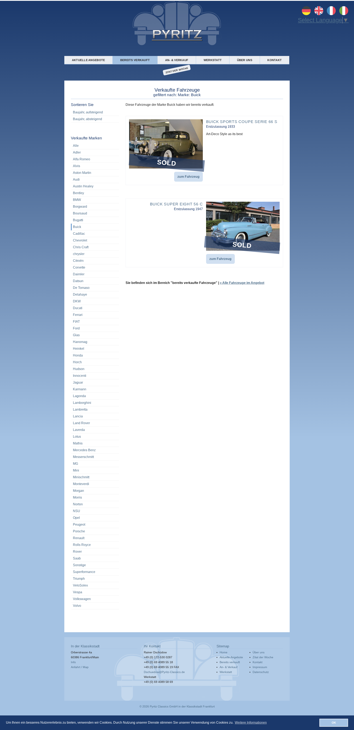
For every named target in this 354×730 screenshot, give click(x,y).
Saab (77, 558)
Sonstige (79, 565)
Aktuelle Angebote (88, 60)
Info (73, 662)
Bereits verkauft (135, 60)
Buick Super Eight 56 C (176, 204)
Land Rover (81, 423)
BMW (77, 200)
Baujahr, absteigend (87, 119)
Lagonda (79, 396)
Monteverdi (81, 484)
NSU (76, 511)
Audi (76, 179)
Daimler (78, 274)
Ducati (77, 308)
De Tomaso (81, 287)
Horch (77, 362)
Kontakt (274, 60)
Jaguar (78, 382)
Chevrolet (80, 240)
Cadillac (79, 233)
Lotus (77, 436)
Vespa (77, 592)
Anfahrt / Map (79, 667)
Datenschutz (261, 672)
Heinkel (78, 348)
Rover (77, 551)
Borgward (80, 206)
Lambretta (80, 409)
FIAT (76, 321)
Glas (76, 335)
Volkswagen (82, 599)
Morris (77, 497)
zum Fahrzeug (188, 176)
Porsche (79, 531)
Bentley (78, 193)
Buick (77, 227)
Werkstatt (213, 60)
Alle (76, 145)
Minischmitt (81, 477)
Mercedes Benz (84, 450)
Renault (78, 538)
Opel (76, 517)
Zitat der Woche (176, 70)
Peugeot (79, 524)
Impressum (260, 667)
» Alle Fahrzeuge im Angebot (242, 283)
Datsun (78, 281)
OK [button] (334, 722)
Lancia (78, 416)
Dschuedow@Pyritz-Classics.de (164, 672)
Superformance (84, 572)
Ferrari (78, 315)
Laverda (79, 430)
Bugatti (78, 220)
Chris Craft (80, 247)
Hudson (78, 369)
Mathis (78, 443)
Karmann (79, 389)
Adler (77, 152)
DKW (77, 301)
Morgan (78, 490)
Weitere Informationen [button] (251, 722)
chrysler (78, 254)
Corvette (79, 267)
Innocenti (79, 375)
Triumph (79, 578)
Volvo (77, 605)
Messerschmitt (83, 457)
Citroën (78, 260)
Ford (76, 328)
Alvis (76, 166)
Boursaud (80, 213)
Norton (78, 504)
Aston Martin (82, 172)
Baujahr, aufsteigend (88, 112)
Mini (76, 470)
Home (223, 652)
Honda (78, 355)
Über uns (244, 60)
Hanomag (80, 342)
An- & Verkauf (176, 60)
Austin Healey (83, 186)
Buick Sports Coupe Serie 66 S (241, 122)
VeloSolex (80, 585)
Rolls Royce (82, 545)
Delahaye (80, 294)
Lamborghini (82, 402)
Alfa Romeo (81, 159)
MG (75, 463)
